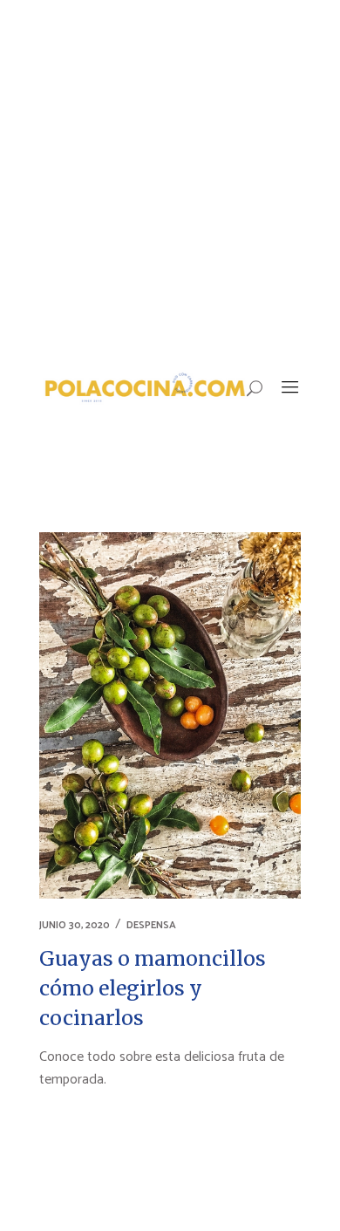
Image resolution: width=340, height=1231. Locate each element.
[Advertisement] (170, 179)
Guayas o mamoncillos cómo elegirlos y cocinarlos (152, 988)
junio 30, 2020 (74, 925)
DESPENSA (151, 925)
